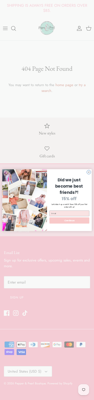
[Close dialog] (89, 172)
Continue (69, 220)
